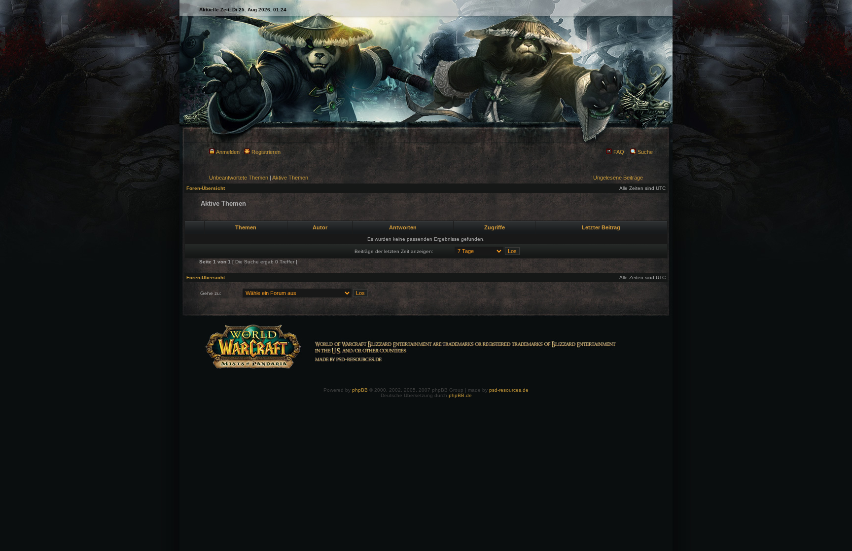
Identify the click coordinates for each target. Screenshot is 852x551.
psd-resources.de (509, 390)
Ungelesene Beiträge (618, 178)
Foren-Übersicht (205, 188)
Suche (644, 152)
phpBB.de (460, 395)
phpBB (360, 390)
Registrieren (265, 152)
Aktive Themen (290, 178)
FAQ (618, 152)
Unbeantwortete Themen (238, 178)
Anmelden (227, 152)
